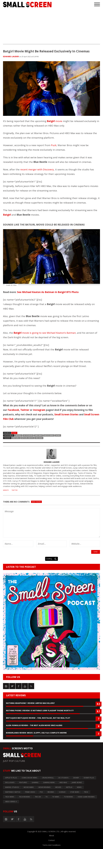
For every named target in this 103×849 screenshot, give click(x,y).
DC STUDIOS (28, 435)
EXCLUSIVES (10, 782)
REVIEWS (51, 792)
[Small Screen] (27, 4)
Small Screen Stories (66, 414)
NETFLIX (69, 787)
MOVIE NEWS (49, 435)
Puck (53, 145)
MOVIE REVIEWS (45, 787)
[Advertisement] (51, 26)
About (51, 835)
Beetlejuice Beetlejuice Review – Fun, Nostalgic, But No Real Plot (38, 718)
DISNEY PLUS (89, 778)
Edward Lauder (11, 56)
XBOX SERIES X (11, 802)
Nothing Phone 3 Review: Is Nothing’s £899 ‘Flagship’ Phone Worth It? (40, 710)
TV (47, 797)
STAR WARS (74, 792)
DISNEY (76, 778)
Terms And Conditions (51, 845)
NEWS (58, 435)
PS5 (41, 792)
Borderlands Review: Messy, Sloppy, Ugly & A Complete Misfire (36, 733)
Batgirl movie (27, 438)
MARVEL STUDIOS (12, 787)
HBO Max (38, 438)
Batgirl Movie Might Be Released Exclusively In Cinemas (46, 51)
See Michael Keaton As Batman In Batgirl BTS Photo (48, 292)
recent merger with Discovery (37, 169)
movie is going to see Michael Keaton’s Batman (45, 332)
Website (6, 490)
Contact (51, 840)
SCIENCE (62, 792)
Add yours (36, 502)
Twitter (24, 410)
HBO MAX (38, 435)
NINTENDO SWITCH (12, 792)
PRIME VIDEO (30, 792)
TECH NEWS (9, 797)
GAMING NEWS (49, 782)
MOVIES (18, 435)
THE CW (38, 797)
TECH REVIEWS (24, 797)
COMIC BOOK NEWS (29, 778)
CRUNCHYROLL (48, 778)
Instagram (39, 410)
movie (54, 121)
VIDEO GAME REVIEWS (86, 797)
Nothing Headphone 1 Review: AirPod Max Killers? (30, 703)
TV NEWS (55, 797)
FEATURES (23, 782)
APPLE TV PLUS (11, 778)
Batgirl (16, 438)
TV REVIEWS (68, 797)
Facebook (13, 410)
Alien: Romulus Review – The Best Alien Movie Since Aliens (34, 725)
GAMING (35, 782)
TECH (86, 792)
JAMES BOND (77, 782)
